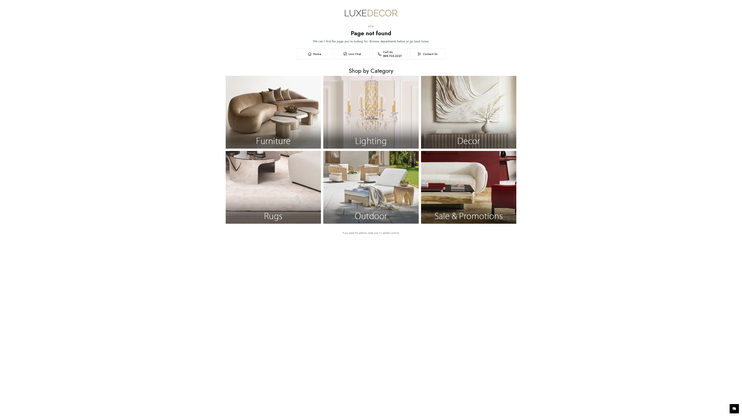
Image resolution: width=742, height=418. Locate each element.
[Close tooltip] (735, 396)
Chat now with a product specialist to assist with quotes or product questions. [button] (707, 398)
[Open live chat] (734, 408)
